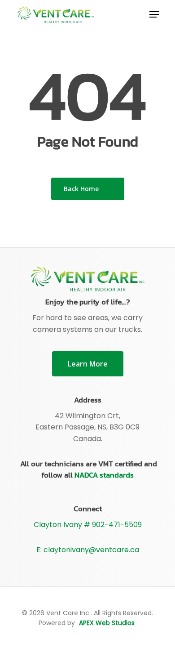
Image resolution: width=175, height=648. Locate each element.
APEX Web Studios (107, 622)
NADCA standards (104, 474)
